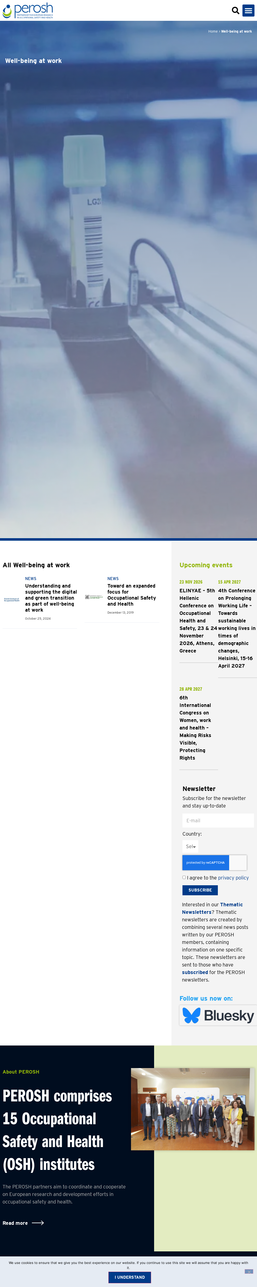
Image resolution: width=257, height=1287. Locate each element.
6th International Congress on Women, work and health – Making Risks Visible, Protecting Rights (195, 728)
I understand (130, 1277)
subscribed (195, 972)
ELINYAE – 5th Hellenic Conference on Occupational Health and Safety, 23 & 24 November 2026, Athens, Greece (198, 621)
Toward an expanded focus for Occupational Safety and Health (131, 595)
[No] (249, 1271)
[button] (248, 11)
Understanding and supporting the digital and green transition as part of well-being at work (51, 598)
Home (213, 31)
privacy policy (233, 878)
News (30, 578)
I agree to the (218, 878)
